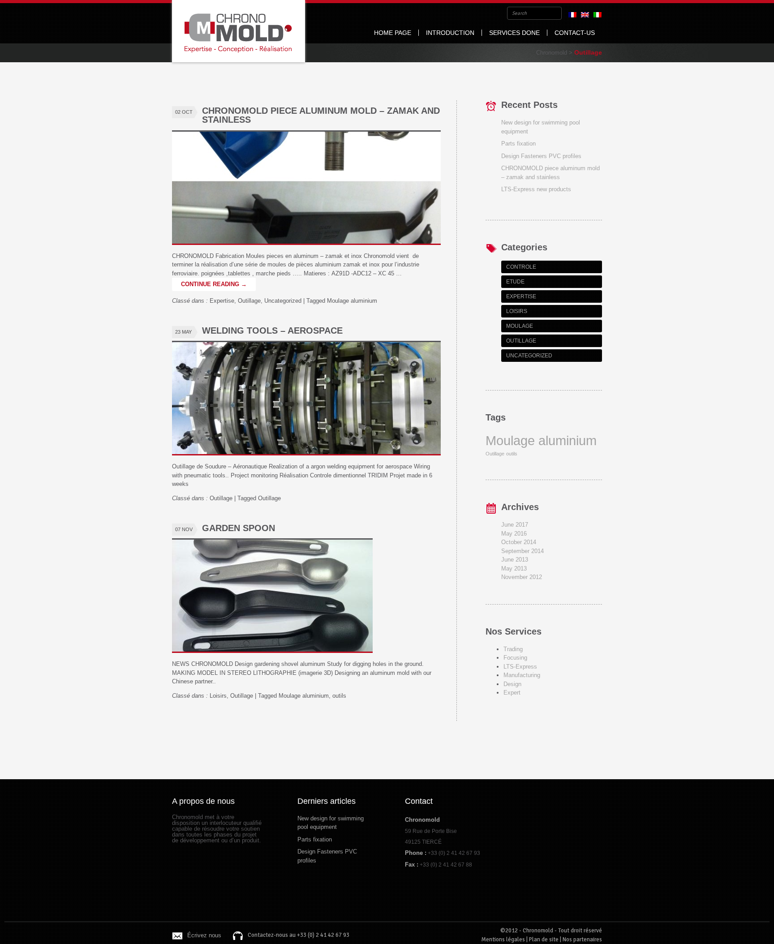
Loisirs (218, 695)
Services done (514, 33)
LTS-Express (520, 666)
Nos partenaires (582, 939)
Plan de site (544, 939)
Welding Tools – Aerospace (272, 330)
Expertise (222, 300)
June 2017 (514, 524)
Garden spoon (238, 528)
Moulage (519, 326)
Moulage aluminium (352, 300)
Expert (511, 692)
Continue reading (214, 284)
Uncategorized (282, 300)
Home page (392, 33)
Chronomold (238, 31)
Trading (513, 649)
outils (339, 695)
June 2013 (514, 559)
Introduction (450, 33)
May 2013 (514, 568)
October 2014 (518, 542)
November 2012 (521, 577)
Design (512, 684)
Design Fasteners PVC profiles (541, 156)
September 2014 (522, 551)
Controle (521, 267)
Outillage (249, 300)
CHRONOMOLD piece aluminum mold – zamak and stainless (321, 115)
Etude (515, 282)
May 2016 (514, 533)
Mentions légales (503, 939)
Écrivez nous (204, 935)
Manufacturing (521, 675)
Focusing (515, 657)
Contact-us (575, 33)
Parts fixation (518, 143)
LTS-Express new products (536, 189)
